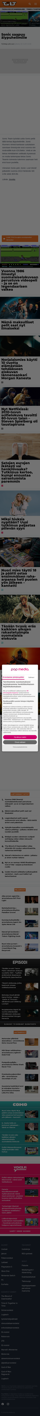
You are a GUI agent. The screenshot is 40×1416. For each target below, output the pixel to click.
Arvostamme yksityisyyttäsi (13, 677)
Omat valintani (20, 742)
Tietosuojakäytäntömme (20, 747)
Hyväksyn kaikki (20, 737)
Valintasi (31, 677)
